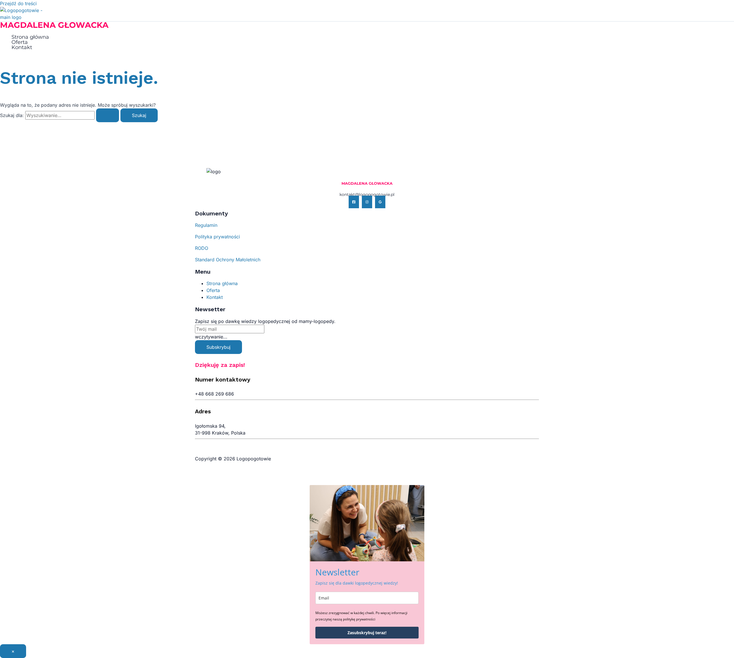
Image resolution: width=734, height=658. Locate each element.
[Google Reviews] (380, 202)
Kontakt (21, 47)
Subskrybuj (218, 347)
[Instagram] (367, 202)
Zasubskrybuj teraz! (367, 632)
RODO (201, 248)
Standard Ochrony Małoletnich (227, 259)
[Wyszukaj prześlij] (107, 115)
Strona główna (30, 37)
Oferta (19, 42)
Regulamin (206, 225)
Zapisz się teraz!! (693, 10)
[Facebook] (354, 202)
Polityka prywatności (217, 237)
